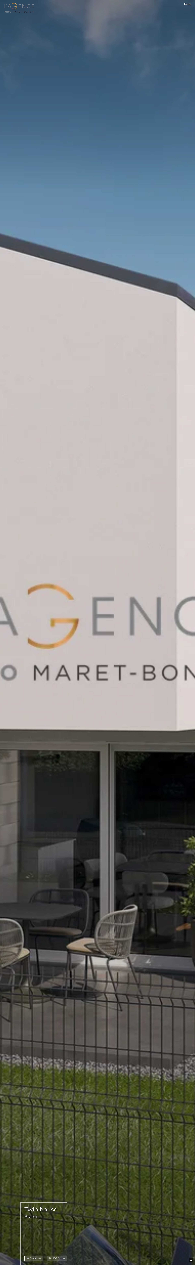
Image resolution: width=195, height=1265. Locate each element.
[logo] (19, 8)
